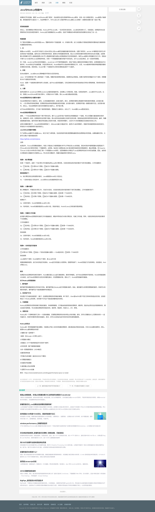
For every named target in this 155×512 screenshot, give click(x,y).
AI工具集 (60, 504)
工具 (50, 3)
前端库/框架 (67, 504)
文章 (57, 3)
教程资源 (46, 504)
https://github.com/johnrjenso (30, 139)
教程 (63, 3)
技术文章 (39, 504)
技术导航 (26, 504)
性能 (42, 13)
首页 (36, 3)
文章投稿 (122, 9)
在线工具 (32, 504)
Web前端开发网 (34, 508)
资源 (43, 3)
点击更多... (63, 492)
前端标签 (53, 504)
